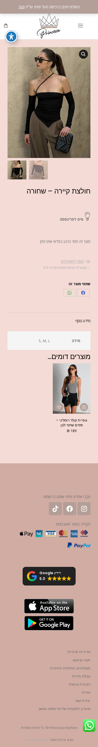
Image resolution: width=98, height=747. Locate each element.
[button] (83, 54)
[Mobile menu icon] (80, 25)
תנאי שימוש (81, 660)
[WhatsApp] (69, 293)
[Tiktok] (55, 508)
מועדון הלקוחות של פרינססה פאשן (64, 708)
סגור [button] (21, 6)
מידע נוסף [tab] (82, 320)
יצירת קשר (82, 700)
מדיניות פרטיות (78, 651)
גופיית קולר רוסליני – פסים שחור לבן (71, 422)
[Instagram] (83, 508)
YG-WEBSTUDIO (37, 739)
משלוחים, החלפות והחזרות (70, 668)
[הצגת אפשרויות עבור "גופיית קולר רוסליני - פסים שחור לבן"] (84, 407)
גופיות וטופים (66, 267)
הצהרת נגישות (79, 684)
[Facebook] (83, 293)
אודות (86, 692)
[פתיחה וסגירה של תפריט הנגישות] (11, 36)
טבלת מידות (81, 676)
